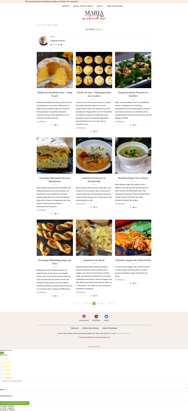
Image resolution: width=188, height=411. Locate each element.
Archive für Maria (46, 25)
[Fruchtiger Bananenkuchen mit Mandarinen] (55, 155)
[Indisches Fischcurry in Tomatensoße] (94, 155)
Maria (53, 36)
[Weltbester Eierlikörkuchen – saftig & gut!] (55, 70)
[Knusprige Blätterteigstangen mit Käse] (55, 238)
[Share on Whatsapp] (57, 125)
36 (86, 303)
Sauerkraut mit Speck (94, 260)
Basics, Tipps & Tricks (83, 6)
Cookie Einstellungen (109, 328)
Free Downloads (115, 6)
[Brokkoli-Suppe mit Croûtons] (133, 155)
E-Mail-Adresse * (6, 396)
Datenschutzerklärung (90, 328)
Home (38, 25)
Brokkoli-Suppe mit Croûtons (133, 178)
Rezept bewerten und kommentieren (14, 403)
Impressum (75, 328)
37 (90, 303)
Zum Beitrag (41, 121)
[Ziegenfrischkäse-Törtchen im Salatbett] (133, 70)
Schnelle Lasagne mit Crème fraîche (133, 260)
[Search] (150, 6)
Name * (2, 390)
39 (98, 303)
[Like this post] (52, 125)
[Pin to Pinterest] (55, 125)
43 (109, 303)
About (100, 6)
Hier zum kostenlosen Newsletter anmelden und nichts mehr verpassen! (51, 1)
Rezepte (65, 6)
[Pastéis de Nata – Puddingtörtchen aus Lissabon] (94, 70)
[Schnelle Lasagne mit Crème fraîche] (133, 238)
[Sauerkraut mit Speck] (94, 238)
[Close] (2, 353)
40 (102, 303)
